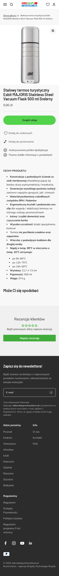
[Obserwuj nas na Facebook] (5, 543)
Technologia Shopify (46, 566)
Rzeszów (8, 473)
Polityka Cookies (12, 518)
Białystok (8, 485)
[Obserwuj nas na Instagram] (14, 543)
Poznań (7, 431)
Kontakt (37, 437)
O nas (36, 431)
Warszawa (9, 443)
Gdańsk (7, 467)
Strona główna (9, 15)
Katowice (8, 461)
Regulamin (9, 502)
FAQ (35, 443)
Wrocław (8, 449)
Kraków (7, 437)
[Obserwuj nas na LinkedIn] (30, 543)
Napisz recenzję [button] (29, 338)
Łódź (6, 455)
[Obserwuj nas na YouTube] (22, 543)
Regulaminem (9, 412)
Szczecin (8, 479)
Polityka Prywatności (10, 510)
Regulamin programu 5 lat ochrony (11, 528)
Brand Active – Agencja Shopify (18, 566)
